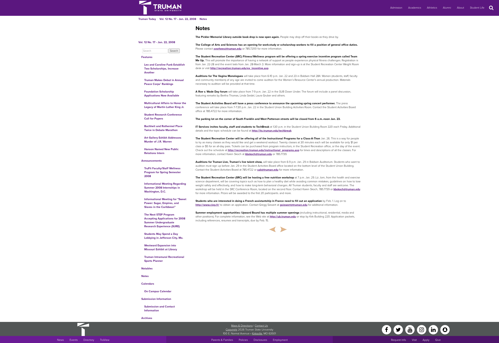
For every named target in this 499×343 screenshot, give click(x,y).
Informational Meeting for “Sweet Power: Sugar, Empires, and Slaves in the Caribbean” (165, 203)
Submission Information (156, 299)
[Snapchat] (445, 329)
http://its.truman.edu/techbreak (271, 130)
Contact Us (261, 325)
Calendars (147, 283)
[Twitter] (398, 329)
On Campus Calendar (157, 291)
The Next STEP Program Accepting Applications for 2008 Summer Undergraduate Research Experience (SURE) (164, 220)
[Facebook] (387, 329)
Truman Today (147, 19)
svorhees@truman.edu (228, 48)
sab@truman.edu (267, 169)
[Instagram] (422, 329)
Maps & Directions (242, 325)
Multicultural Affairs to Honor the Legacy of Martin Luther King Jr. (165, 105)
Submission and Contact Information (159, 308)
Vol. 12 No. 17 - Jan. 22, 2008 (177, 19)
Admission (396, 7)
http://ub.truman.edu (283, 216)
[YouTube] (410, 329)
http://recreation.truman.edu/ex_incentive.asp (239, 68)
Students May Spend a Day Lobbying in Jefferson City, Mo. (163, 236)
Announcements (151, 160)
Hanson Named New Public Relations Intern (161, 151)
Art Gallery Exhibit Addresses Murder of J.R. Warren (162, 139)
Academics (414, 7)
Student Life (477, 7)
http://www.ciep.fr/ (207, 205)
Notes (203, 19)
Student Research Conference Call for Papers (163, 116)
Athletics (432, 7)
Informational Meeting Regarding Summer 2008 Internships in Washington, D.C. (165, 187)
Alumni (447, 7)
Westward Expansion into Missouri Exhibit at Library (160, 247)
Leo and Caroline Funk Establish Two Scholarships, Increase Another (164, 68)
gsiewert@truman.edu (293, 205)
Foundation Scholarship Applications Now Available (161, 93)
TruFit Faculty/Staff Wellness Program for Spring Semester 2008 (162, 172)
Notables (147, 268)
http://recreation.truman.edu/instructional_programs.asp (263, 150)
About (460, 7)
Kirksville (257, 333)
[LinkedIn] (434, 329)
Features (146, 57)
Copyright (231, 329)
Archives (146, 318)
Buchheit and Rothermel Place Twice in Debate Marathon (163, 128)
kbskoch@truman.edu (258, 154)
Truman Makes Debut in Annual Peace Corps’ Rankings (164, 82)
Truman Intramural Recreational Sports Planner (164, 259)
